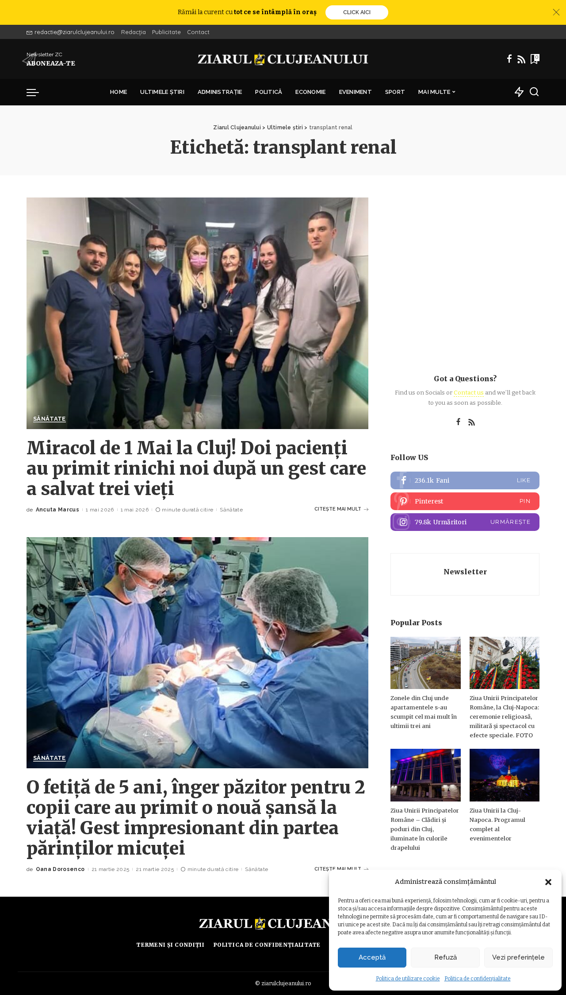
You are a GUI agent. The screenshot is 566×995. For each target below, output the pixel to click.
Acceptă (372, 957)
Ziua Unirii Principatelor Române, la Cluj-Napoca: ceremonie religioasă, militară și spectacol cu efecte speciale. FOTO (504, 716)
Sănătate (49, 419)
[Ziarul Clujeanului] (283, 59)
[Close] (556, 12)
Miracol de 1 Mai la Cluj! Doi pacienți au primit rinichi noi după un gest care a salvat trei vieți (196, 468)
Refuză (445, 957)
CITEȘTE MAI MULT (337, 509)
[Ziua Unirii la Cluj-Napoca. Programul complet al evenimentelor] (504, 775)
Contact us (469, 392)
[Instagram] (464, 522)
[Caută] (534, 92)
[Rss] (521, 59)
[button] (548, 882)
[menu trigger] (37, 92)
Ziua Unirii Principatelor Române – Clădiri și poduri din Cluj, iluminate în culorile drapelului (424, 829)
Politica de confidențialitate (477, 979)
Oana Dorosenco (60, 869)
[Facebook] (509, 59)
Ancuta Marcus (57, 510)
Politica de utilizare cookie (408, 979)
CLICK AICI (357, 12)
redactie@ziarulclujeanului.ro (74, 31)
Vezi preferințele (518, 957)
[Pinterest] (464, 501)
